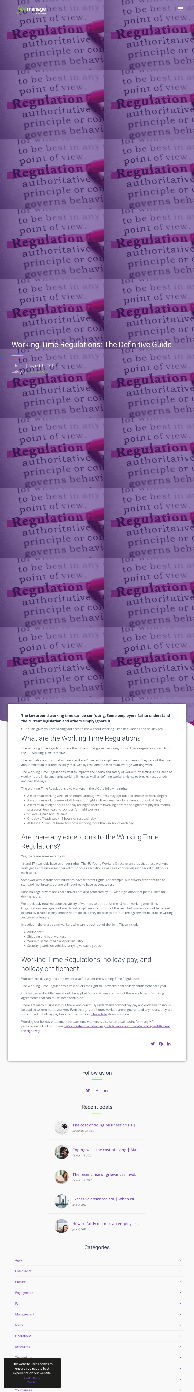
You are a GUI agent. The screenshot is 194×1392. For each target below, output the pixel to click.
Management (24, 1314)
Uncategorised (25, 1368)
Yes (29, 1382)
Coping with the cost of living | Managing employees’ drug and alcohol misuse (105, 1149)
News (19, 1325)
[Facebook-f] (97, 1091)
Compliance (23, 1271)
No (35, 1382)
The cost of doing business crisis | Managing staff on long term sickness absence (105, 1125)
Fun (17, 1303)
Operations (38, 371)
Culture (20, 1282)
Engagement (24, 1293)
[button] (180, 8)
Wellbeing (22, 1379)
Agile (18, 1260)
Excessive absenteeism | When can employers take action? (105, 1198)
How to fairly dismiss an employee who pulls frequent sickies (105, 1223)
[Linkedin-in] (106, 1091)
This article (99, 1014)
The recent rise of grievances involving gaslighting (105, 1174)
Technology (23, 1358)
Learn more (32, 1377)
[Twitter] (88, 1091)
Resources (22, 1347)
